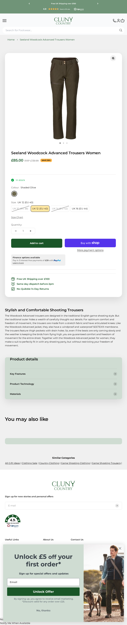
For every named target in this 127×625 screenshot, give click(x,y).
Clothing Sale (29, 463)
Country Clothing (49, 463)
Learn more (18, 263)
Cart (123, 19)
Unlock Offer (43, 592)
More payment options (90, 250)
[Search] (121, 30)
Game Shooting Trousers (106, 463)
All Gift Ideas (12, 463)
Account (118, 20)
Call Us (114, 20)
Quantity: (16, 224)
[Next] (97, 3)
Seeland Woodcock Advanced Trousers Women (47, 39)
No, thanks (43, 610)
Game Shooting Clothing (75, 463)
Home (11, 39)
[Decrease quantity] (15, 231)
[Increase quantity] (30, 231)
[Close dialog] (120, 548)
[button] (63, 9)
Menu (4, 20)
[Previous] (29, 3)
